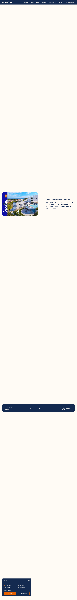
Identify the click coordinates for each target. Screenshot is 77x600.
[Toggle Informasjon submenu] (55, 2)
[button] (4, 204)
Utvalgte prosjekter (35, 2)
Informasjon (51, 2)
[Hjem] (7, 2)
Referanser (44, 2)
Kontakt (60, 2)
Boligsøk (26, 2)
